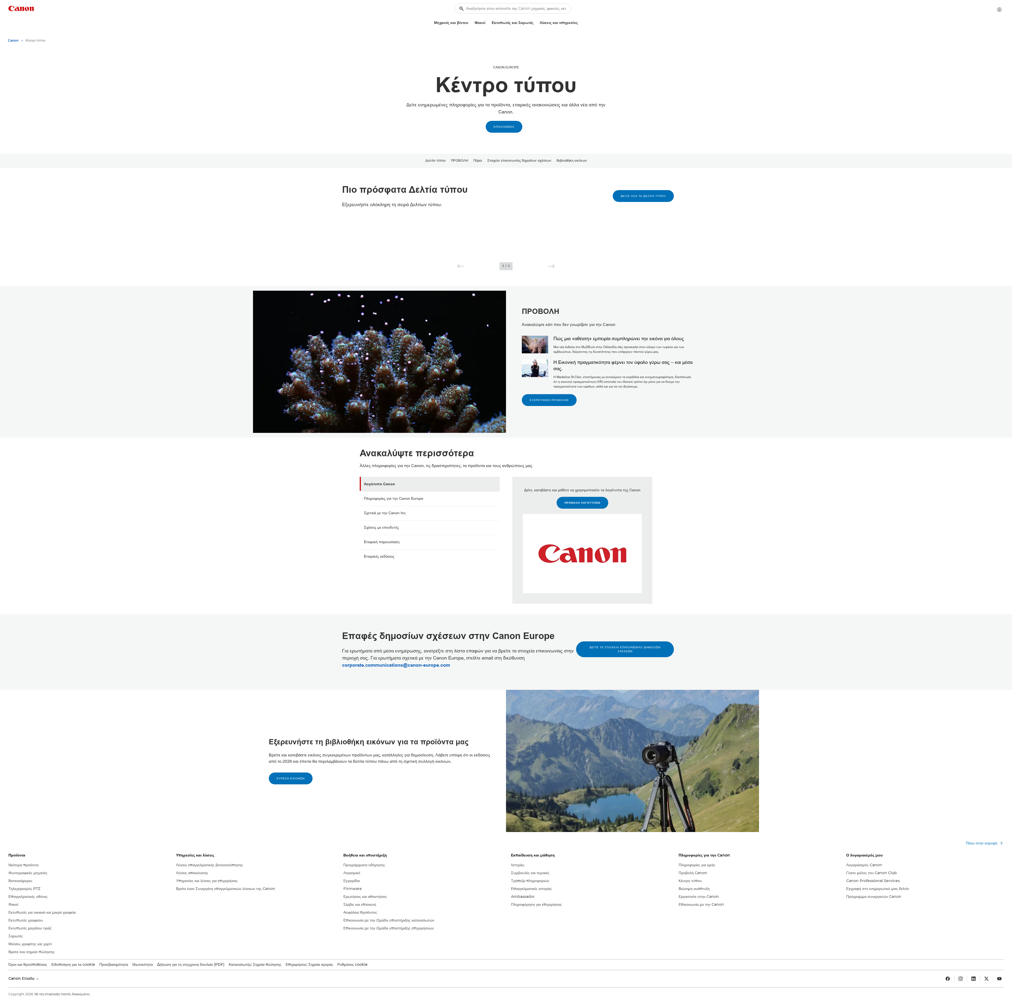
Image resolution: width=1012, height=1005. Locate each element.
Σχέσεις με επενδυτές (381, 527)
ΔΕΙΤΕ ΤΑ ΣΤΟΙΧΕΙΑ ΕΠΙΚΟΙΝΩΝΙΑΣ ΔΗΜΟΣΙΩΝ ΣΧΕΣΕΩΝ (625, 649)
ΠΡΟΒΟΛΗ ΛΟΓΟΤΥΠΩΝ (582, 502)
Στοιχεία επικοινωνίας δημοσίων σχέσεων (519, 160)
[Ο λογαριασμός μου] (999, 9)
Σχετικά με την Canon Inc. (385, 513)
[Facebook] (948, 979)
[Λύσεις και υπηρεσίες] (580, 23)
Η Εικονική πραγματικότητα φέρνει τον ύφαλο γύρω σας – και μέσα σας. (623, 365)
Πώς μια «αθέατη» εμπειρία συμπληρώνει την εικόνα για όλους (618, 338)
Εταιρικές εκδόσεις (379, 556)
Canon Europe (506, 67)
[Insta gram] (961, 979)
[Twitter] (986, 979)
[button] (461, 266)
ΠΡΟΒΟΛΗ (459, 160)
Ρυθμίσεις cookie (352, 964)
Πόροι (477, 160)
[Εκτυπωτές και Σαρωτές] (535, 23)
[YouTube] (999, 979)
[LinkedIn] (973, 979)
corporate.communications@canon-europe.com (396, 665)
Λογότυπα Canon (379, 484)
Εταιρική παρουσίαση (382, 541)
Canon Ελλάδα (21, 978)
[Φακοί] (487, 23)
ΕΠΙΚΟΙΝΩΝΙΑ (504, 126)
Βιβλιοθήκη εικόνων (572, 160)
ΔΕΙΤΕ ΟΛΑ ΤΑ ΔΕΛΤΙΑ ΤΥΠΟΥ (643, 196)
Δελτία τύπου (435, 160)
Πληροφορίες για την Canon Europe (393, 498)
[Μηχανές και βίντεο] (470, 23)
